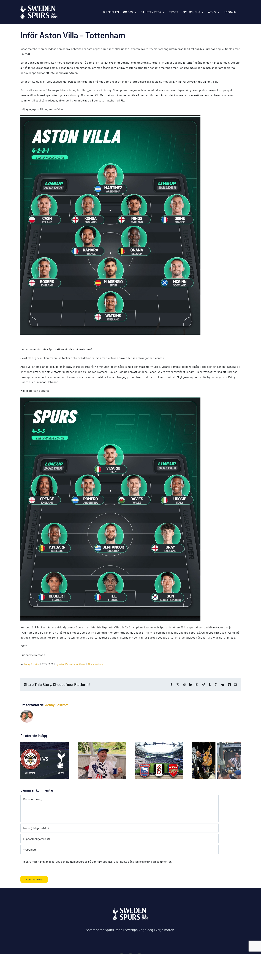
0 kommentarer (96, 664)
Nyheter (60, 664)
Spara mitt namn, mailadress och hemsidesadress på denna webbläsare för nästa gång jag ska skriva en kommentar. (98, 861)
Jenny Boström (32, 664)
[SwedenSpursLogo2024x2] (130, 909)
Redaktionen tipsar (75, 664)
